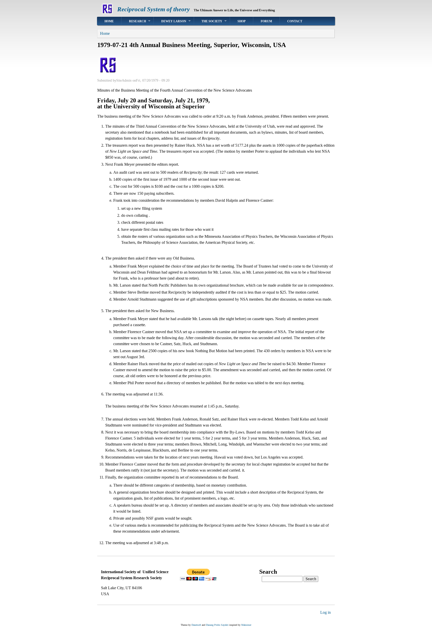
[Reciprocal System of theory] (107, 14)
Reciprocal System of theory (153, 9)
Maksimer (246, 624)
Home (109, 21)
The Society (212, 21)
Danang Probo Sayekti (217, 624)
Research (137, 21)
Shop (242, 21)
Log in (325, 612)
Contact (294, 21)
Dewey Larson (173, 21)
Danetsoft (196, 624)
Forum (266, 21)
